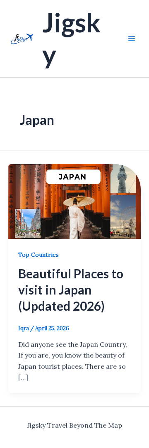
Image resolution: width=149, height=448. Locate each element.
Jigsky (71, 38)
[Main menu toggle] (132, 38)
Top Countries (38, 254)
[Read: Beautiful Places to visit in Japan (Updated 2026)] (74, 201)
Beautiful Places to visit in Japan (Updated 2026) (70, 289)
